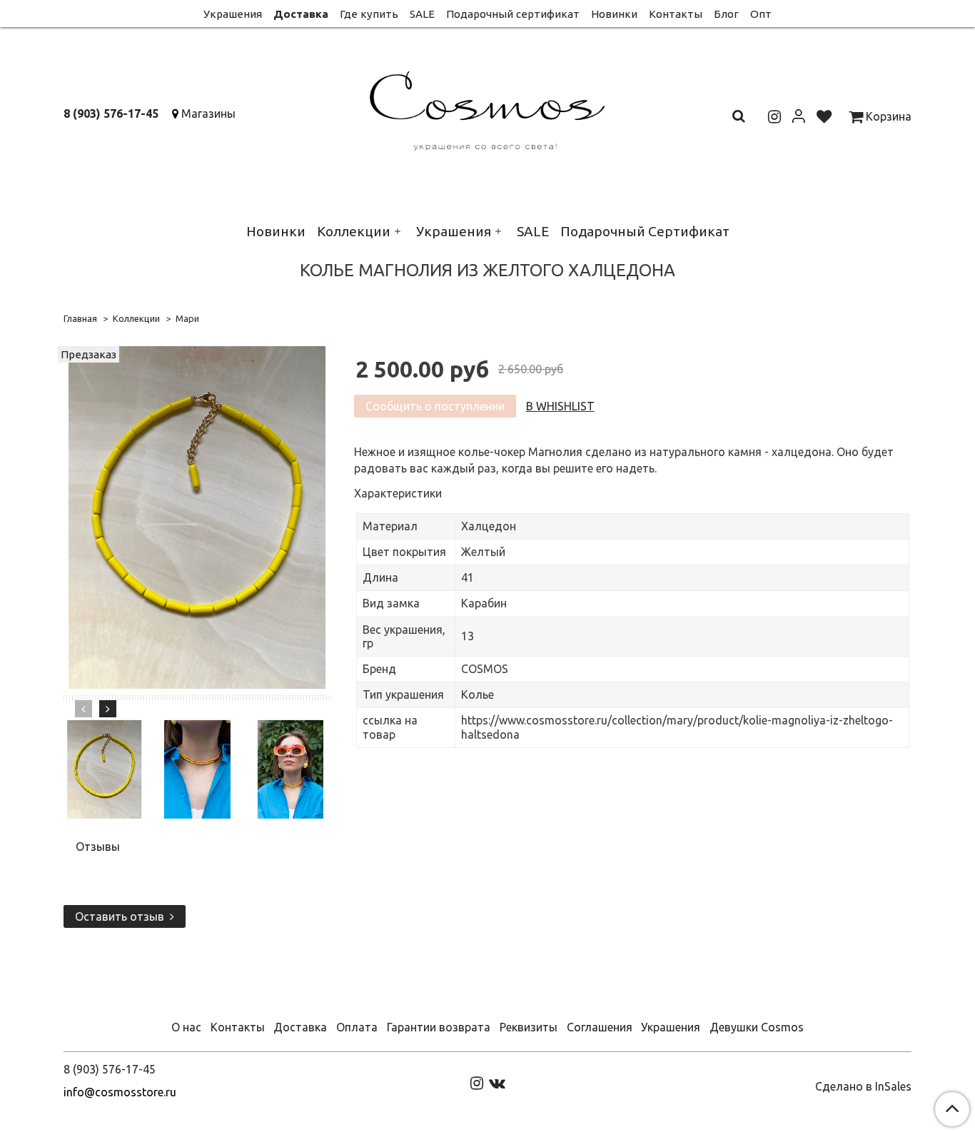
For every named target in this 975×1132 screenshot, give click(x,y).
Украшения (232, 14)
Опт (761, 14)
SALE (422, 14)
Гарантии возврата (438, 1027)
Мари (187, 318)
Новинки (614, 14)
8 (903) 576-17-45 (111, 113)
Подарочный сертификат (513, 14)
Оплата (357, 1027)
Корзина (887, 116)
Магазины (208, 113)
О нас (186, 1027)
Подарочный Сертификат (644, 231)
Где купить (369, 14)
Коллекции (353, 231)
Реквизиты (528, 1027)
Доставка (300, 14)
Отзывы (98, 846)
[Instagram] (476, 1082)
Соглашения (599, 1027)
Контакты (675, 14)
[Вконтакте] (497, 1082)
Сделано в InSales (863, 1086)
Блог (726, 14)
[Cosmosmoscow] (488, 108)
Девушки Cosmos (756, 1027)
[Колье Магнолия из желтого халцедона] (197, 516)
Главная (80, 318)
